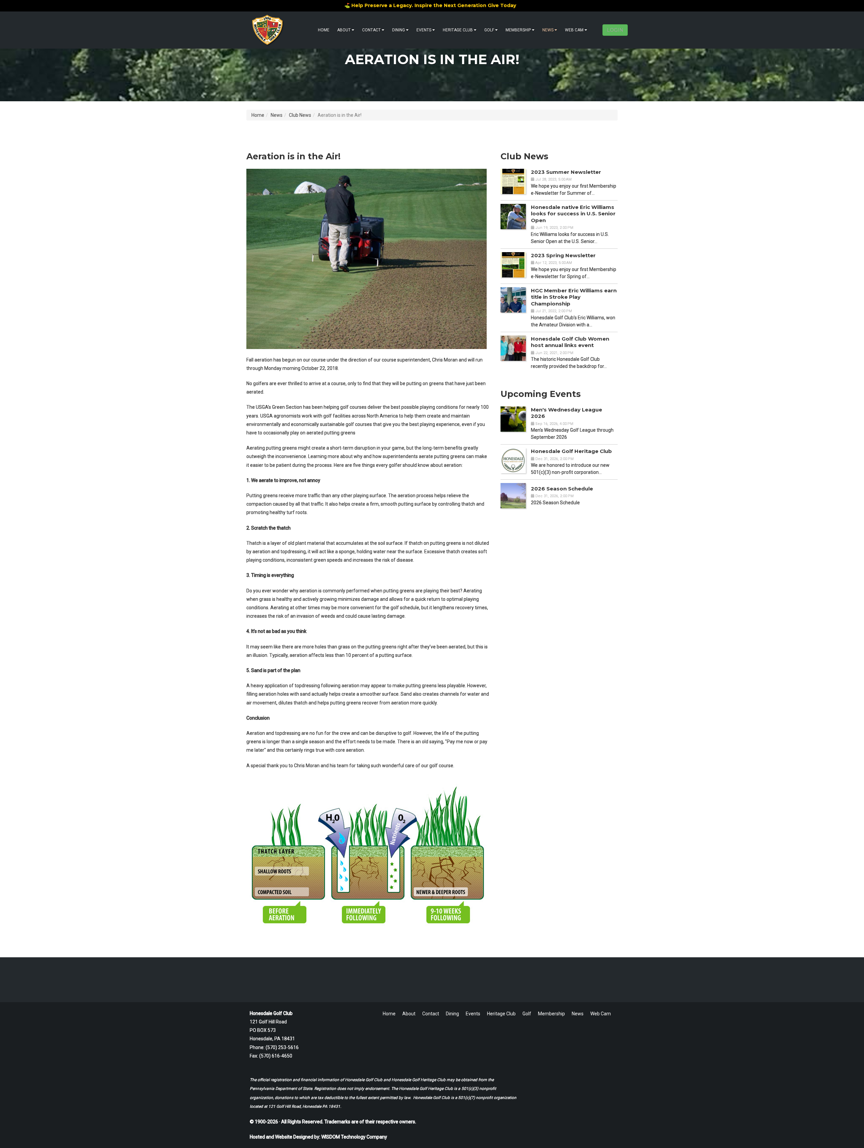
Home (323, 30)
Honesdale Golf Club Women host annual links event (570, 342)
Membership (518, 30)
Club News (300, 115)
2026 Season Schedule (562, 488)
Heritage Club (458, 30)
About (344, 30)
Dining (398, 30)
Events (423, 30)
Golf (489, 30)
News (548, 30)
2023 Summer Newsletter (566, 172)
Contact (371, 30)
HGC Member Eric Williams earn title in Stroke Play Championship (574, 297)
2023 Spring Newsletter (563, 255)
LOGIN (615, 30)
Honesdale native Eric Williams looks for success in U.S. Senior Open (573, 213)
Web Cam (574, 30)
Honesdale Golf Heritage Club (571, 451)
